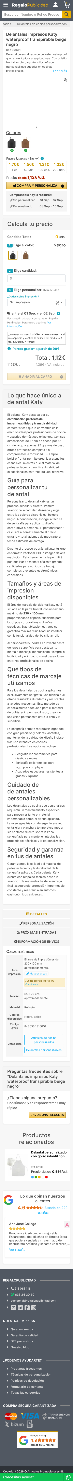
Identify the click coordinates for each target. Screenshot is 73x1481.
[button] (42, 158)
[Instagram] (33, 1307)
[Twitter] (13, 1307)
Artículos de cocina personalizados (43, 1040)
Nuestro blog (20, 1347)
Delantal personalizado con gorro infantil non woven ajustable (49, 1156)
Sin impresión (20, 302)
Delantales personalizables (43, 1050)
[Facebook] (27, 1307)
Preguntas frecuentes (26, 1368)
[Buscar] (66, 14)
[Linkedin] (20, 1307)
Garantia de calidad (24, 1335)
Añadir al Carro (36, 376)
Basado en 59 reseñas (42, 1444)
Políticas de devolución (27, 1380)
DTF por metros (22, 1341)
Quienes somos (22, 1329)
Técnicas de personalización (31, 1374)
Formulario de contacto (27, 1386)
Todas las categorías (25, 1392)
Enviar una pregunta (47, 1114)
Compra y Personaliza (36, 185)
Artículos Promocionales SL (45, 1471)
